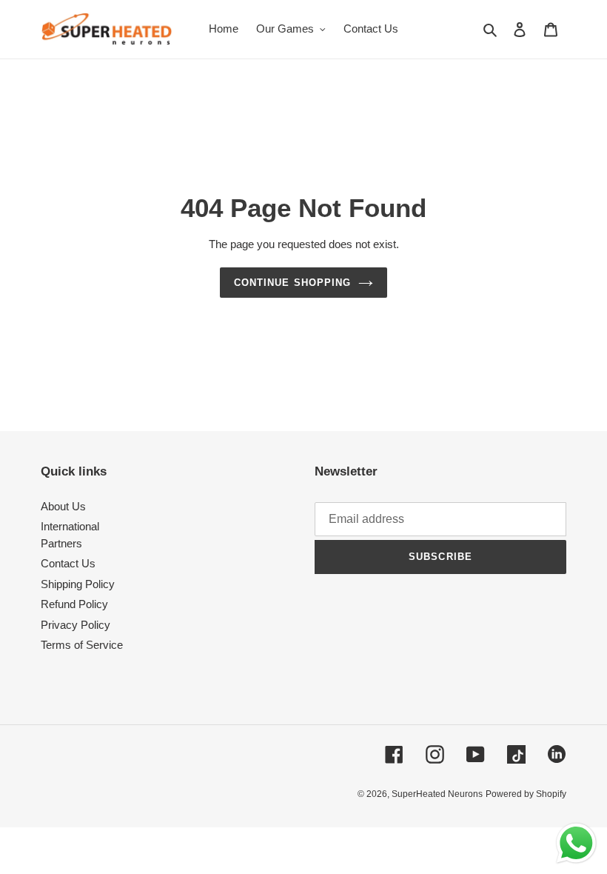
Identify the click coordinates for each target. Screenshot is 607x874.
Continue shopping (292, 282)
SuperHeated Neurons (437, 794)
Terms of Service (82, 644)
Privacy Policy (75, 624)
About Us (63, 506)
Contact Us (68, 563)
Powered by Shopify (526, 794)
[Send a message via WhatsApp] (576, 843)
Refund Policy (74, 604)
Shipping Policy (78, 584)
